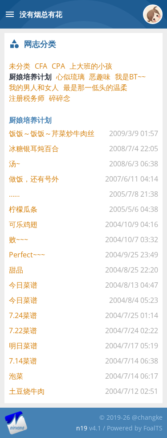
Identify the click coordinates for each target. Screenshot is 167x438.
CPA (58, 66)
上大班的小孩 (90, 66)
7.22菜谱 (23, 330)
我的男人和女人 (34, 87)
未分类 (19, 66)
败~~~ (18, 239)
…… (14, 194)
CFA (41, 66)
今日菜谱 (23, 285)
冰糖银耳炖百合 (34, 148)
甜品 (16, 270)
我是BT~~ (130, 77)
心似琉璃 (70, 77)
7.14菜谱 (23, 361)
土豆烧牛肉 (27, 391)
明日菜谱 (23, 346)
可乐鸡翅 (23, 224)
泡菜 (16, 376)
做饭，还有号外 (34, 179)
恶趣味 (99, 77)
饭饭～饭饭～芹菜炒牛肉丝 (51, 133)
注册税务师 (27, 98)
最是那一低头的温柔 (95, 87)
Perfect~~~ (27, 255)
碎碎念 (59, 98)
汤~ (14, 164)
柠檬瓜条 (23, 209)
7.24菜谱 (23, 315)
